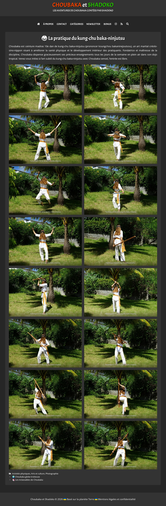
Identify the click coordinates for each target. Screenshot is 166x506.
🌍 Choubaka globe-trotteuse (26, 476)
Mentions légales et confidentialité (116, 499)
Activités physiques (21, 473)
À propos (48, 24)
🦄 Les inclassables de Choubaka (27, 479)
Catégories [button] (76, 24)
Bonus (107, 24)
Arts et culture (38, 473)
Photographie (52, 473)
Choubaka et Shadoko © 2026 (47, 499)
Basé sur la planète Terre (80, 499)
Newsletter (93, 24)
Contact (62, 24)
